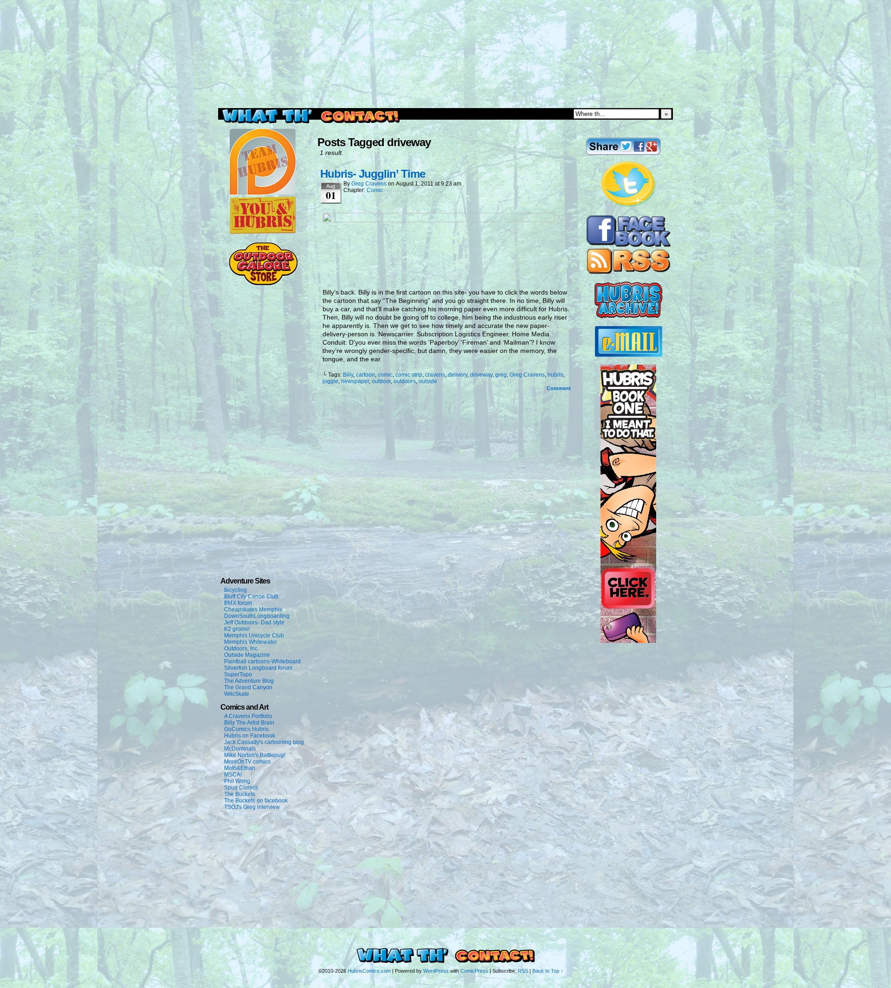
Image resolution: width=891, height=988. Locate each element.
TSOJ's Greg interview (252, 807)
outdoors (405, 381)
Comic (375, 190)
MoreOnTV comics (247, 761)
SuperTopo (238, 674)
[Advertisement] (445, 21)
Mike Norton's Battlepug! (254, 755)
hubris (555, 375)
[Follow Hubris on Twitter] (628, 205)
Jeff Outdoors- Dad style (254, 622)
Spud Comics (241, 787)
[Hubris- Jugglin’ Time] (439, 220)
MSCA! (233, 774)
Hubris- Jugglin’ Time (372, 173)
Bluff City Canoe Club (251, 596)
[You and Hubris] (263, 232)
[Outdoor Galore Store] (262, 283)
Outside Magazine (247, 655)
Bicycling (235, 590)
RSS (523, 971)
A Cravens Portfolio (248, 716)
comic (385, 375)
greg (501, 375)
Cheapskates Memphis (253, 609)
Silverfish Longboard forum (258, 668)
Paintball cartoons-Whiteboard (262, 661)
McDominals (240, 748)
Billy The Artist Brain (249, 722)
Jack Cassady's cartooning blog (264, 742)
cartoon (365, 375)
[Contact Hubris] (629, 245)
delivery (457, 375)
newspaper (355, 381)
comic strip (408, 375)
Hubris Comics (445, 80)
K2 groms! (237, 629)
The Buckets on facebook (256, 800)
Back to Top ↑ (547, 971)
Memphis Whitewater (250, 642)
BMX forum (238, 603)
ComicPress (474, 971)
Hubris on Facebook (249, 735)
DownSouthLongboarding (257, 616)
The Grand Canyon (248, 687)
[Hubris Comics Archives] (628, 316)
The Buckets (239, 794)
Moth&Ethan (239, 768)
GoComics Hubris (246, 729)
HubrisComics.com (369, 971)
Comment (559, 388)
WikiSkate (236, 694)
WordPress (436, 971)
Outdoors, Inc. (241, 648)
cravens (435, 375)
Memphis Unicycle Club (254, 635)
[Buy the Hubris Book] (628, 641)
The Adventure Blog (249, 681)
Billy (348, 375)
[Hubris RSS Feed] (628, 272)
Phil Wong (237, 781)
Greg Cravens (369, 183)
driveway (481, 375)
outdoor (381, 381)
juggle (330, 381)
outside (428, 381)
